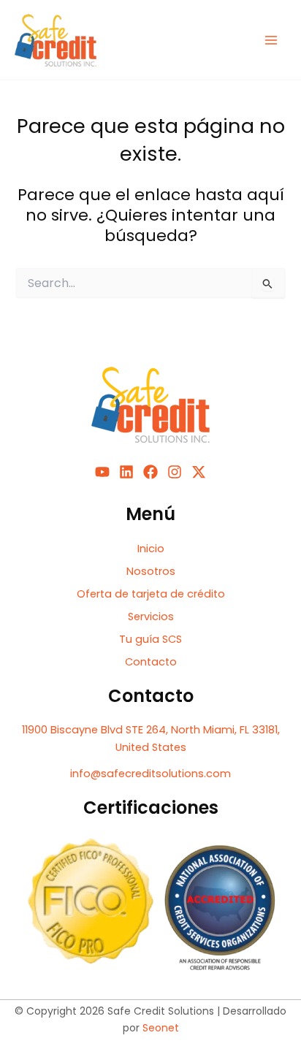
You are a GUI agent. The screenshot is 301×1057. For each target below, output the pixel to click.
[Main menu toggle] (271, 40)
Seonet (160, 1027)
